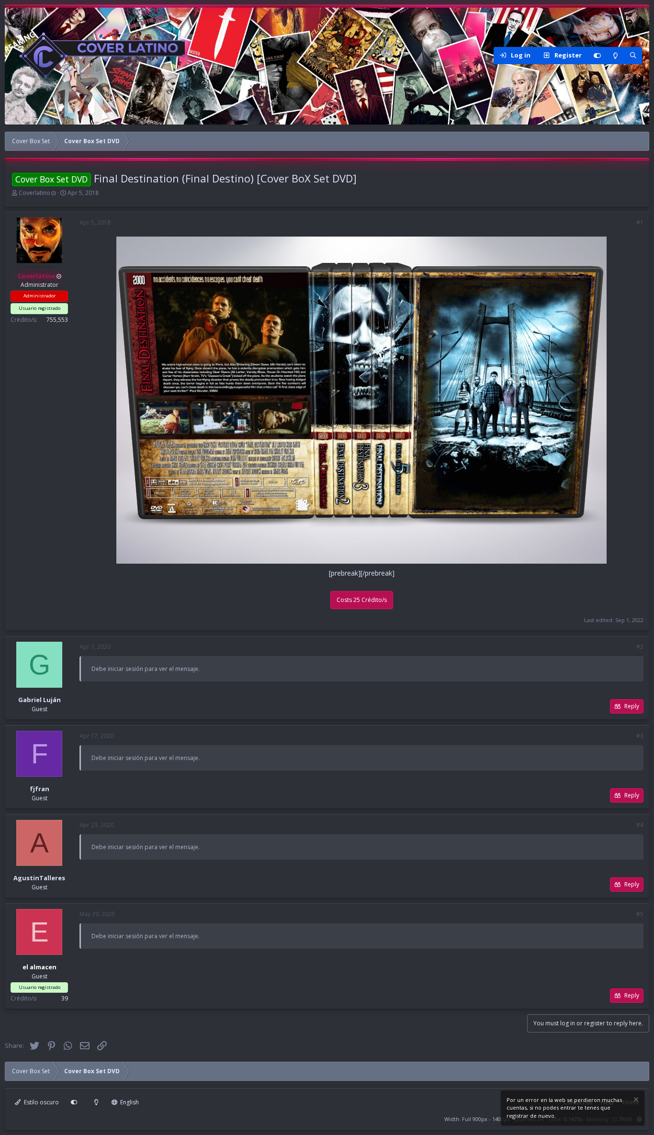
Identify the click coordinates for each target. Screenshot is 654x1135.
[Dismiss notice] (635, 1100)
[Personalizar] (597, 55)
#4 (639, 825)
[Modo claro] (615, 55)
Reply (631, 706)
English (129, 1102)
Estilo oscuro (41, 1102)
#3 (639, 736)
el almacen (39, 967)
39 (64, 998)
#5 (639, 914)
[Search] (633, 55)
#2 (639, 647)
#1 (639, 222)
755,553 (57, 319)
